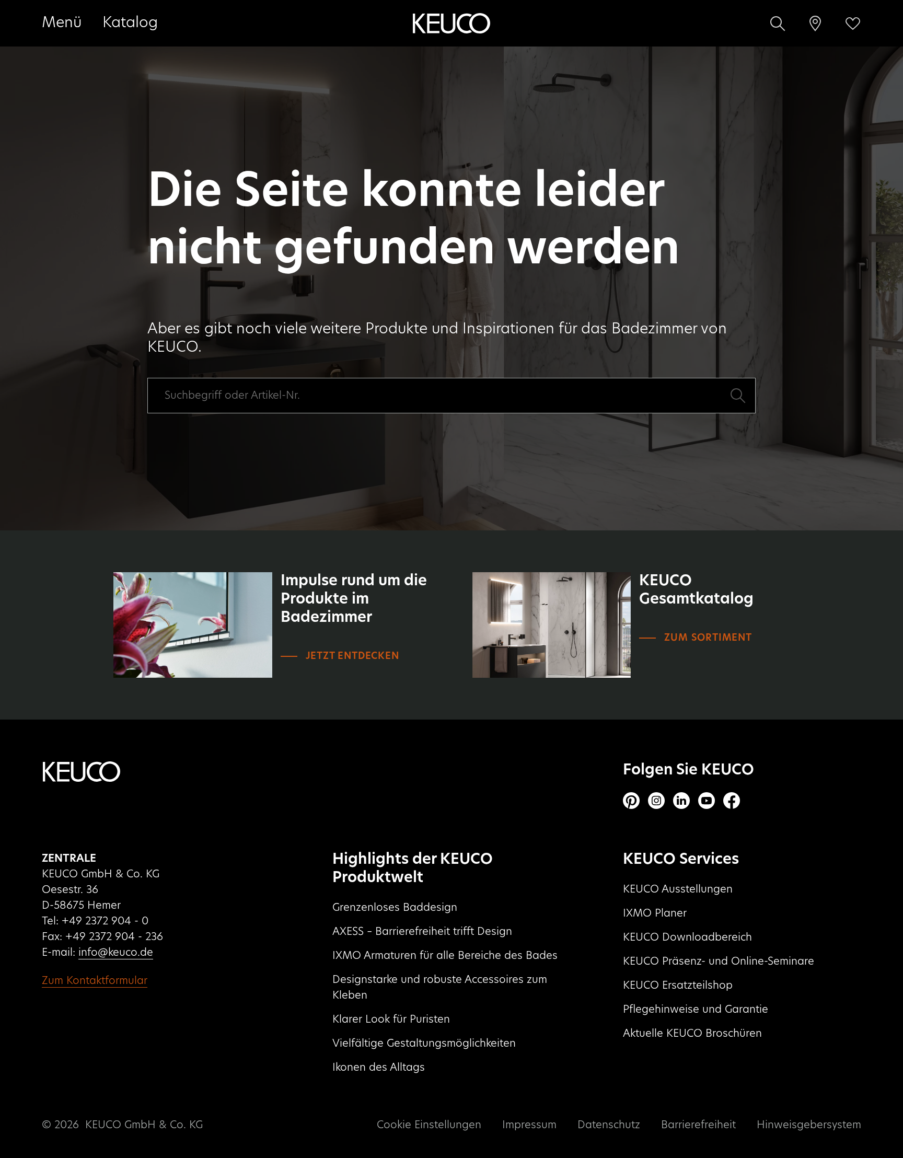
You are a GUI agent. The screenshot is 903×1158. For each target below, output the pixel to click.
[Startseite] (451, 23)
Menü (62, 23)
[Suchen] (777, 23)
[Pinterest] (631, 800)
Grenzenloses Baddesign (394, 907)
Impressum (529, 1125)
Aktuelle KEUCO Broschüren (692, 1033)
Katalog (130, 23)
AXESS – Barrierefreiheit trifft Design (422, 932)
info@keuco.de (115, 952)
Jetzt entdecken (352, 656)
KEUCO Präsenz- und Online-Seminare (718, 961)
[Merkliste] (852, 23)
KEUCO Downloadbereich (687, 937)
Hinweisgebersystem (809, 1125)
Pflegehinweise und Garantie (695, 1009)
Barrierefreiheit (698, 1125)
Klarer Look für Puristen (391, 1019)
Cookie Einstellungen (429, 1125)
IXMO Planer (655, 913)
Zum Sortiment (707, 638)
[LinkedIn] (681, 800)
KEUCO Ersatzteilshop (678, 985)
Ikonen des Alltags (378, 1067)
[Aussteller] (815, 23)
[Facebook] (731, 800)
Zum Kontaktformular (94, 981)
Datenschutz (608, 1125)
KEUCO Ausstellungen (678, 889)
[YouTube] (706, 800)
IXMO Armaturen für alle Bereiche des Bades (445, 956)
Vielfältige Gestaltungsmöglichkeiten (424, 1043)
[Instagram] (656, 800)
